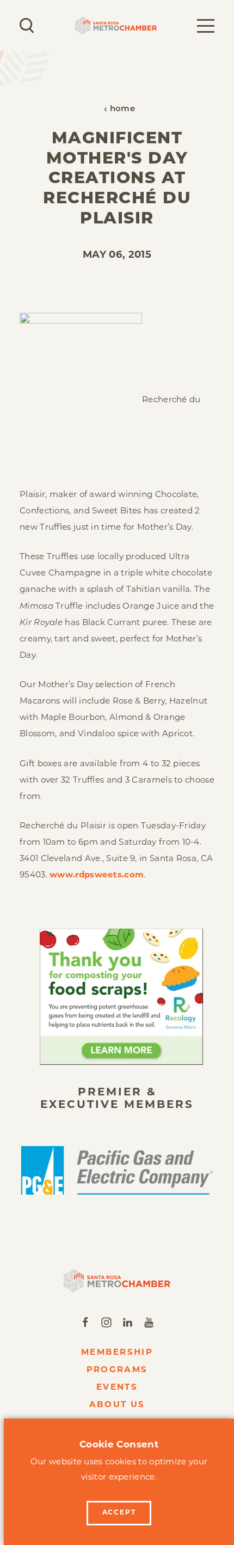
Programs (117, 1370)
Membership (117, 1353)
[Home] (117, 1280)
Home (122, 109)
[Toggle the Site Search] (27, 25)
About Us (117, 1405)
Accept (119, 1513)
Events (117, 1388)
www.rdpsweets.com (97, 875)
